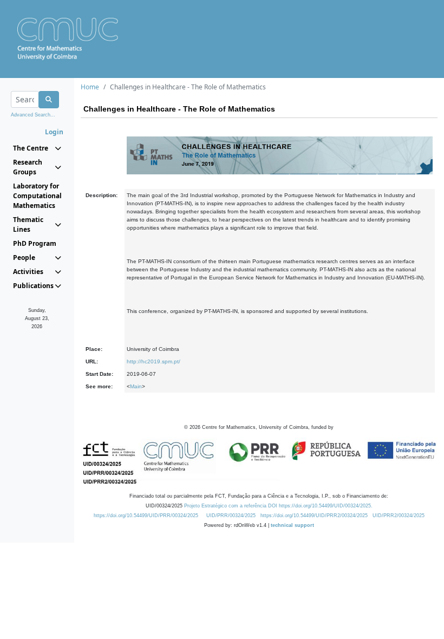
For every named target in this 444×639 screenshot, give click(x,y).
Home (90, 87)
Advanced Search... (33, 115)
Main (136, 386)
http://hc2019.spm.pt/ (153, 361)
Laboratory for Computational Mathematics (37, 195)
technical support (292, 525)
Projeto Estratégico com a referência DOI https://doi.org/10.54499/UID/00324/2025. (278, 505)
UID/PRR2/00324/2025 (399, 515)
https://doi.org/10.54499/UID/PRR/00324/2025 (146, 515)
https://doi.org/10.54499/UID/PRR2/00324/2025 (314, 515)
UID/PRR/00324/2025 (231, 515)
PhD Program (34, 243)
